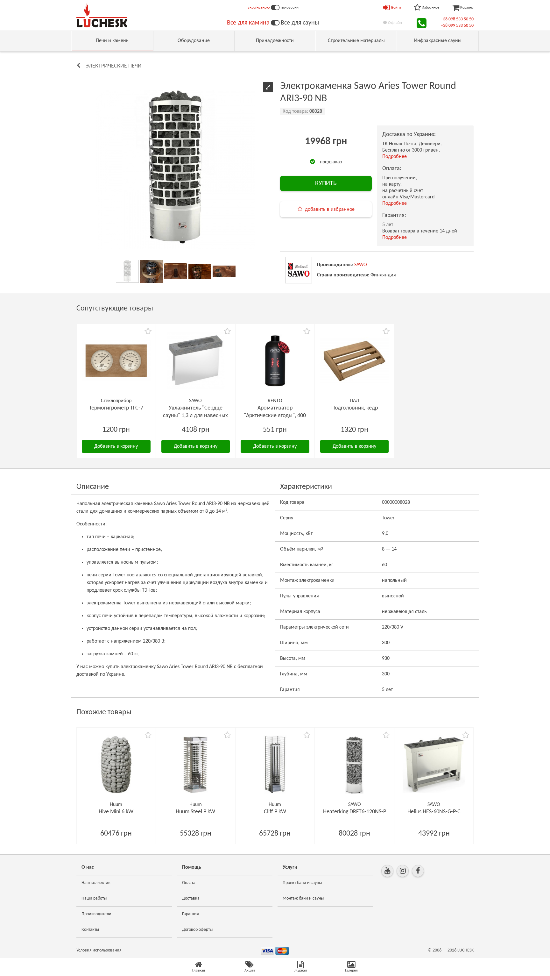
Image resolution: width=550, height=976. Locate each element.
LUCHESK (465, 950)
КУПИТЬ (326, 183)
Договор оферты (197, 929)
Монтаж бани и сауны (303, 898)
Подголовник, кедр (354, 408)
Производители (96, 914)
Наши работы (94, 898)
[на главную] (101, 15)
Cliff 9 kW (275, 812)
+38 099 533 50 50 (457, 25)
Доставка (191, 898)
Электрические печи (114, 66)
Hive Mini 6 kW (116, 812)
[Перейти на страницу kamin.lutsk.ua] (275, 23)
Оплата (188, 882)
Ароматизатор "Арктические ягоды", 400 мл (275, 415)
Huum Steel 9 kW (195, 812)
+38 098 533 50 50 (457, 19)
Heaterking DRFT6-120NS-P (354, 812)
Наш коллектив (95, 882)
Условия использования (99, 950)
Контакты (90, 929)
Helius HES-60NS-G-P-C (434, 812)
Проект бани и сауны (302, 882)
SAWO (360, 264)
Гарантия (190, 914)
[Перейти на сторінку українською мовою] (275, 7)
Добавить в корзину (116, 446)
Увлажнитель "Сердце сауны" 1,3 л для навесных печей (195, 415)
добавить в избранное (330, 209)
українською (259, 7)
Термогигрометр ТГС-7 (116, 408)
